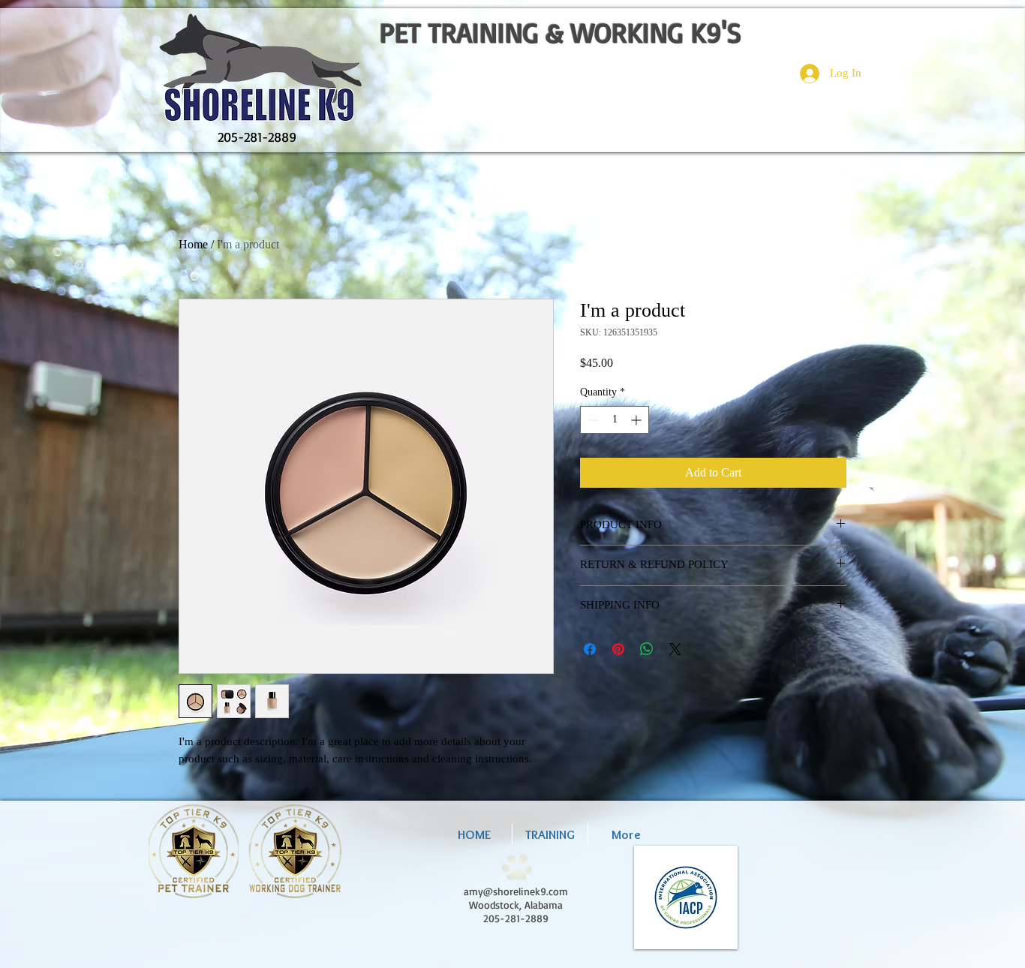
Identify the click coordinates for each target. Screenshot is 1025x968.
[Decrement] (591, 420)
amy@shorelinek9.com (516, 891)
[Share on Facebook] (590, 649)
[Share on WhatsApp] (647, 649)
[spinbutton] (614, 420)
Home (193, 244)
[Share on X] (675, 649)
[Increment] (637, 420)
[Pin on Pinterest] (618, 649)
